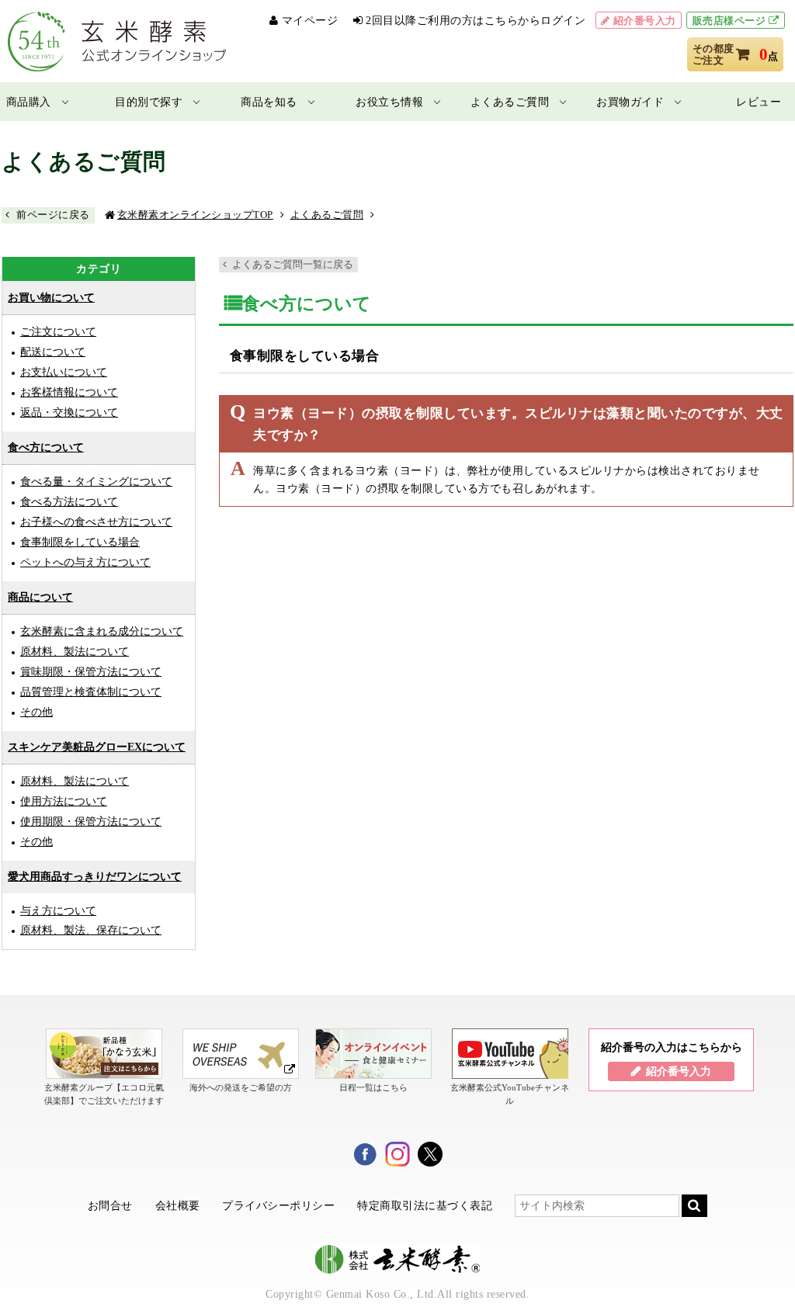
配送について (52, 351)
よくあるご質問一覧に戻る (292, 264)
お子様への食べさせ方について (96, 521)
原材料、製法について (74, 651)
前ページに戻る (53, 214)
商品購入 (28, 101)
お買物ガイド (630, 101)
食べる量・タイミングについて (96, 481)
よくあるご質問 (510, 101)
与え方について (58, 910)
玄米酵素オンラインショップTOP (195, 214)
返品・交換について (69, 412)
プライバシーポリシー (278, 1205)
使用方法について (63, 801)
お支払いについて (63, 372)
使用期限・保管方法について (90, 821)
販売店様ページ (729, 20)
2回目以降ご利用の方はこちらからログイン (475, 20)
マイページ (310, 20)
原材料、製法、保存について (90, 930)
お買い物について (51, 297)
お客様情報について (69, 392)
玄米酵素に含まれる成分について (101, 631)
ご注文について (58, 331)
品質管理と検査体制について (90, 691)
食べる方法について (69, 501)
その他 (36, 712)
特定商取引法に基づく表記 (424, 1205)
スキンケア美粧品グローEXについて (97, 747)
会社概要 (177, 1205)
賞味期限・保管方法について (90, 671)
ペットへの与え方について (85, 562)
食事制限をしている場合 (80, 542)
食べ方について (46, 447)
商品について (40, 597)
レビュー (758, 101)
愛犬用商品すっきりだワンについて (95, 876)
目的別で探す (148, 101)
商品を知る (269, 101)
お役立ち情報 (389, 101)
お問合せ (110, 1205)
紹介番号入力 (644, 20)
